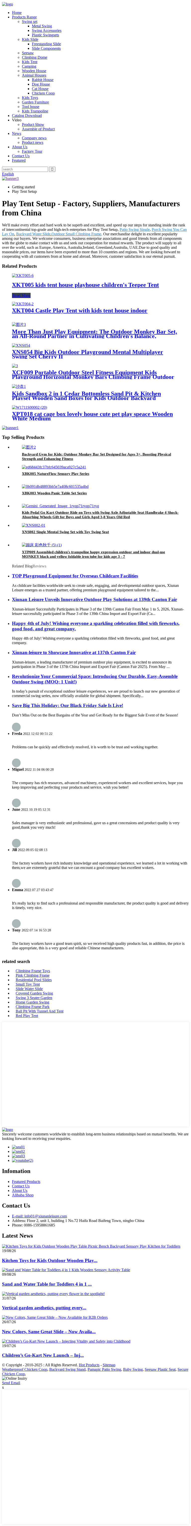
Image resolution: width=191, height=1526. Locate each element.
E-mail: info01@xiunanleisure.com (39, 1216)
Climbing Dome (34, 57)
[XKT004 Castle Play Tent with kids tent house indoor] (23, 304)
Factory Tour (32, 151)
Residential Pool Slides (34, 980)
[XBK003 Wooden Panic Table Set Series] (55, 486)
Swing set (29, 21)
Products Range (24, 17)
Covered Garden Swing (34, 993)
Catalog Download (27, 115)
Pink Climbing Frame (32, 975)
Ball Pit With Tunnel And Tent (39, 1011)
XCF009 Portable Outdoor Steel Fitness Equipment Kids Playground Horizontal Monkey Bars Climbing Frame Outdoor (93, 374)
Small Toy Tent (28, 984)
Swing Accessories (46, 30)
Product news (32, 142)
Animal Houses (34, 75)
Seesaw (28, 53)
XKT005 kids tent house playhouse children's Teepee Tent (85, 285)
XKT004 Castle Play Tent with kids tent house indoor (79, 310)
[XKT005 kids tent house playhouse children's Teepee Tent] (23, 275)
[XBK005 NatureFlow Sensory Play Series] (54, 467)
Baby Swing (133, 1369)
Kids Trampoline (35, 111)
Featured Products (26, 1181)
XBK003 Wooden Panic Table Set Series (54, 493)
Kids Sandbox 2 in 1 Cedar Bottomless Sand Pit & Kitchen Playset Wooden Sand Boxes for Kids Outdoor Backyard (86, 395)
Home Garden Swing (32, 1002)
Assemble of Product (38, 129)
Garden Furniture (35, 102)
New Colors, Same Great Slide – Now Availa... (49, 1331)
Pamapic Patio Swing (104, 1369)
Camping (29, 66)
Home (17, 12)
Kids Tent (29, 62)
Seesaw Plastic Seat (160, 1369)
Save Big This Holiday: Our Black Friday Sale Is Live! (67, 705)
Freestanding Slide (46, 44)
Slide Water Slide (29, 989)
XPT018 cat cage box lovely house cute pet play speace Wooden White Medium (92, 416)
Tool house (30, 106)
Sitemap (109, 1365)
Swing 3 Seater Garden (34, 998)
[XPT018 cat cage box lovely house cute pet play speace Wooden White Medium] (29, 407)
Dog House (41, 84)
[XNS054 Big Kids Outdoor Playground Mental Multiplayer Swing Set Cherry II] (21, 345)
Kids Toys (30, 98)
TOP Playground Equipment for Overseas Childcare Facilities (75, 575)
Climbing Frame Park (32, 1007)
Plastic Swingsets (45, 35)
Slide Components (46, 48)
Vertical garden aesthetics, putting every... (44, 1307)
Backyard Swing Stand (67, 1369)
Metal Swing (42, 26)
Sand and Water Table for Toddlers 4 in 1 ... (47, 1284)
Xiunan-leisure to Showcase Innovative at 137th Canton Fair (74, 652)
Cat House (40, 89)
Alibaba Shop (23, 1195)
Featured (19, 160)
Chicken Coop (43, 93)
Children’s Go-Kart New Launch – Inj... (43, 1355)
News (16, 133)
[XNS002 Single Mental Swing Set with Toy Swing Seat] (33, 525)
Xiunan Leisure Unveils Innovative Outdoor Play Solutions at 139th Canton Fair (94, 599)
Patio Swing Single (135, 229)
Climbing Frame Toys (33, 971)
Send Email (11, 1383)
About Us (19, 147)
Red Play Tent (27, 1016)
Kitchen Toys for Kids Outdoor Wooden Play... (49, 1260)
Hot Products (89, 1365)
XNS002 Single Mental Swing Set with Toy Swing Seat (65, 532)
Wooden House (34, 71)
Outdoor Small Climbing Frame (76, 234)
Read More (21, 295)
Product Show (33, 124)
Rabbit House (42, 80)
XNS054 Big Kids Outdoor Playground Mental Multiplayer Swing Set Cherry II (87, 354)
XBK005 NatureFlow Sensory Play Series (55, 474)
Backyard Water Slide (33, 234)
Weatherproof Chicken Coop (24, 1369)
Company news (34, 138)
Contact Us (21, 156)
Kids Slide (30, 39)
